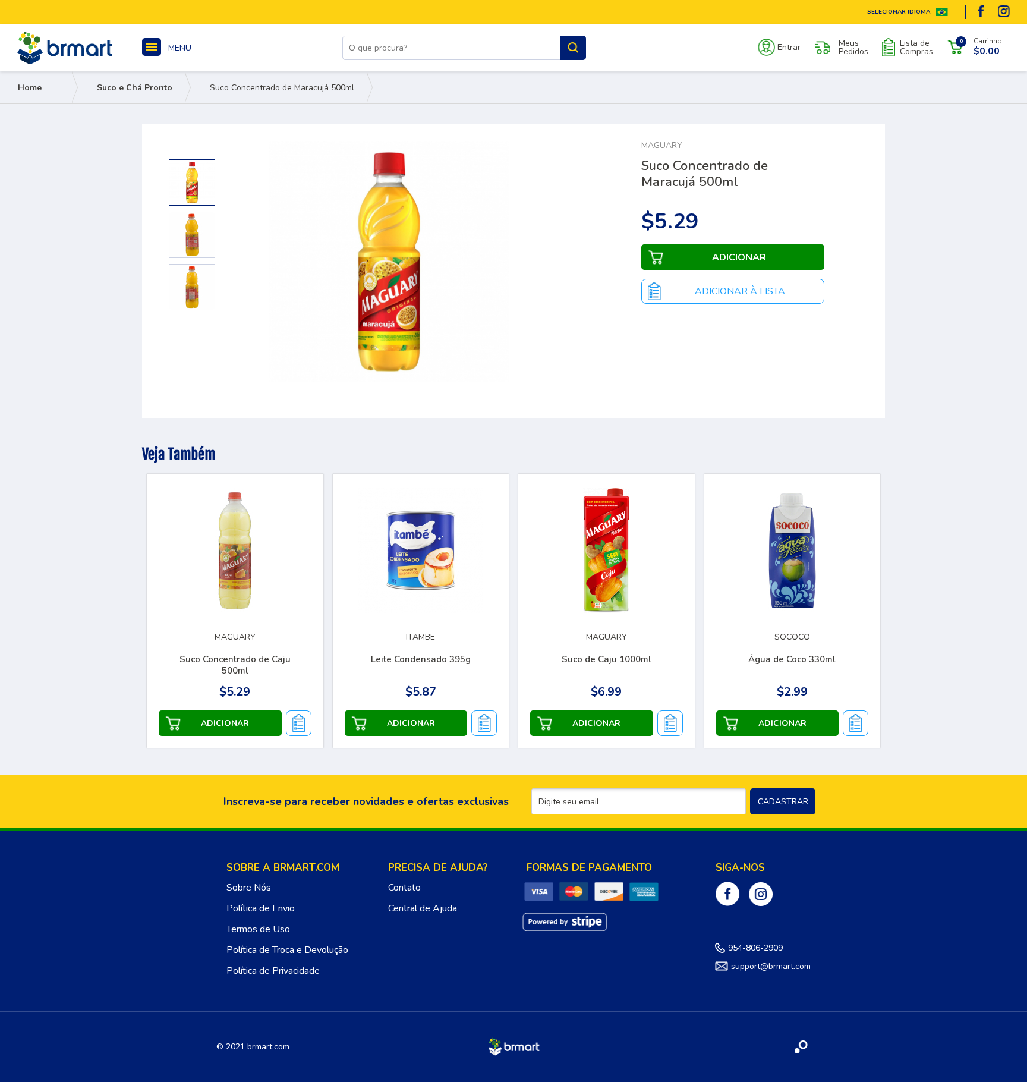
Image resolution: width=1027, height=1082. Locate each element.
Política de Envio (260, 908)
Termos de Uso (258, 929)
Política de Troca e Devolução (287, 950)
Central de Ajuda (422, 908)
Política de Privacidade (273, 970)
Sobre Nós (248, 887)
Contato (404, 887)
